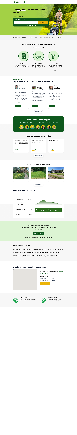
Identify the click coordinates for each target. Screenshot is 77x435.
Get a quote (51, 2)
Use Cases (37, 2)
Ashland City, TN (43, 278)
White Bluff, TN (55, 280)
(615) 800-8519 (61, 2)
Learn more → (23, 302)
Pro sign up (46, 2)
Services (33, 2)
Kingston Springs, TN (44, 280)
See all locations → (45, 283)
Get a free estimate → (38, 233)
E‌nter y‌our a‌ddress (18, 21)
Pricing (41, 2)
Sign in (55, 2)
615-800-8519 (45, 255)
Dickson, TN (54, 278)
